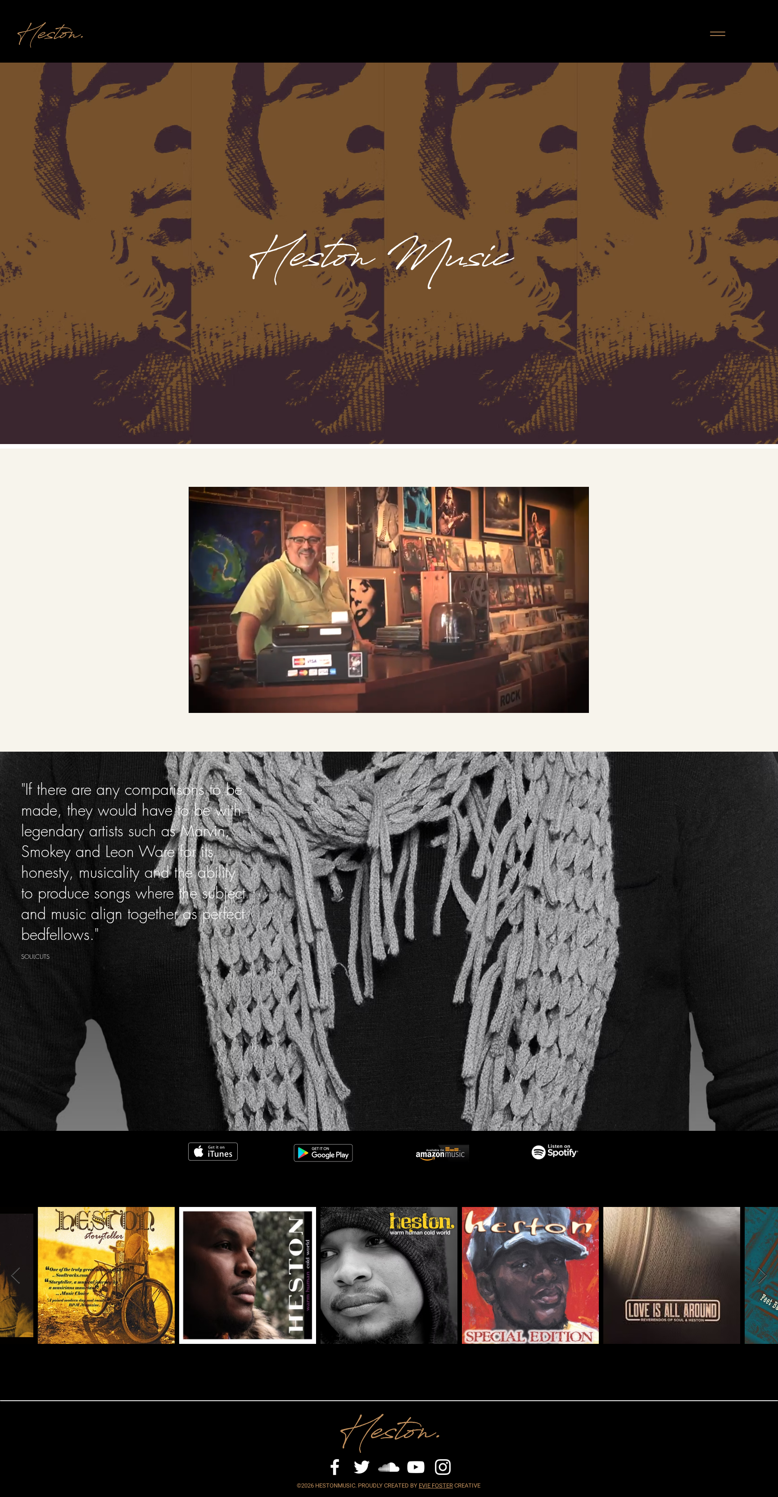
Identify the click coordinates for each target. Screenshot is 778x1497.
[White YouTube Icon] (415, 1467)
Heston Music (372, 263)
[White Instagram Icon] (442, 1467)
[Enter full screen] (577, 701)
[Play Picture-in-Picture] (561, 701)
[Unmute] (216, 701)
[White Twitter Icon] (361, 1467)
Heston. (48, 36)
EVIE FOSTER (436, 1485)
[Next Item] (762, 1275)
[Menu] (717, 33)
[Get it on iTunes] (213, 1152)
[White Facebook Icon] (334, 1467)
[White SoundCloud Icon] (388, 1467)
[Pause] (200, 701)
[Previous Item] (15, 1275)
